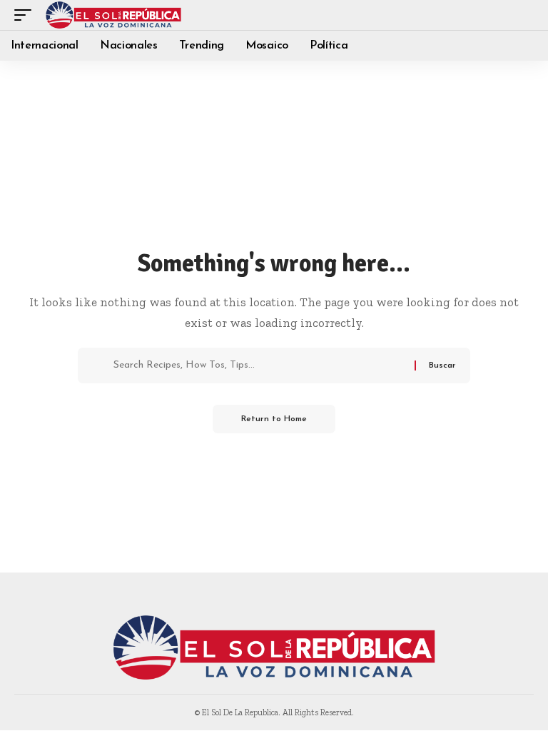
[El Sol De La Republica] (113, 15)
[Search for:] (259, 365)
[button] (26, 15)
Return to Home (274, 419)
